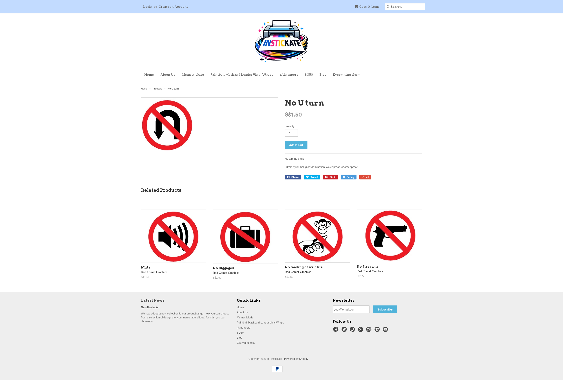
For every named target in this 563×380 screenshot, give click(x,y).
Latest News (153, 300)
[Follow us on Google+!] (361, 331)
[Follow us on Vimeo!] (378, 331)
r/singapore (289, 74)
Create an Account (173, 6)
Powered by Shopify (296, 358)
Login (147, 6)
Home (149, 74)
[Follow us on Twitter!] (345, 331)
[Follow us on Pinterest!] (353, 331)
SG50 (309, 74)
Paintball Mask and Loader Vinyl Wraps (241, 74)
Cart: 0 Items (369, 6)
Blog (323, 74)
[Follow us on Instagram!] (369, 331)
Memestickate (193, 74)
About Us (167, 74)
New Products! (150, 307)
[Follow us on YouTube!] (386, 331)
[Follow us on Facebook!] (336, 331)
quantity (289, 126)
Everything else (345, 74)
